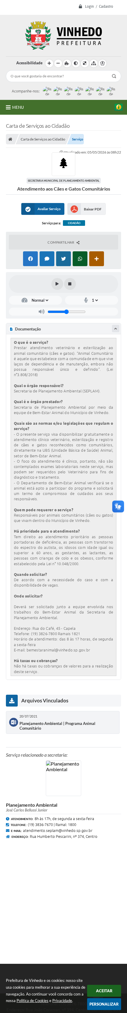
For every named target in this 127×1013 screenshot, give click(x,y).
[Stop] (70, 284)
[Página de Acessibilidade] (102, 63)
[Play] (57, 284)
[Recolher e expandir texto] (115, 328)
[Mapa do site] (93, 63)
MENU (18, 107)
